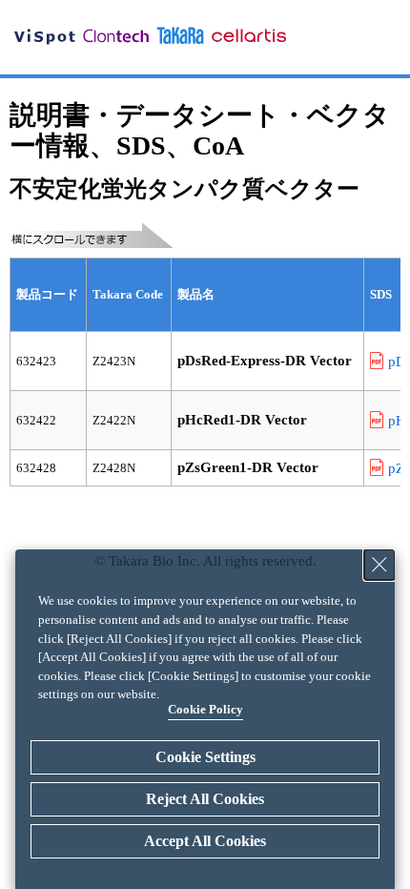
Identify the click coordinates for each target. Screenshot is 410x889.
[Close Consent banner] (379, 564)
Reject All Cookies (205, 799)
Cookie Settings (205, 757)
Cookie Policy (205, 709)
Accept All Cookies (205, 841)
